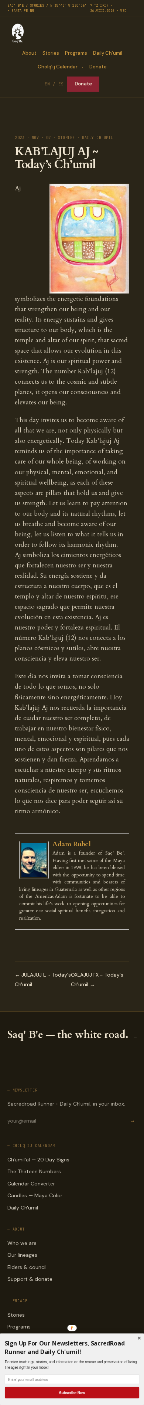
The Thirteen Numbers (34, 1171)
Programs (76, 53)
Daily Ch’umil (107, 53)
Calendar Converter (31, 1183)
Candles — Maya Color (34, 1195)
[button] (72, 1347)
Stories (50, 53)
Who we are (22, 1243)
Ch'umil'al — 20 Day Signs (38, 1159)
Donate (98, 67)
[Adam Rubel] (35, 860)
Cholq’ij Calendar (58, 67)
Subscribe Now (72, 1392)
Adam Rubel (71, 844)
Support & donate (29, 1279)
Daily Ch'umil (22, 1207)
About (29, 53)
